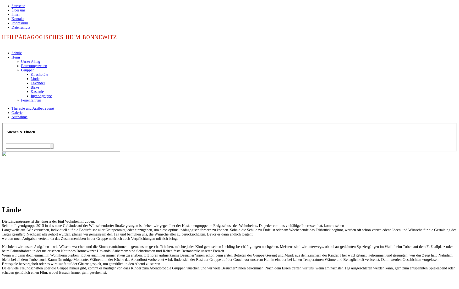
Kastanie (37, 92)
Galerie (16, 113)
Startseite (18, 6)
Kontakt (17, 19)
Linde (35, 79)
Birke (35, 87)
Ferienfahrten (31, 100)
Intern (15, 14)
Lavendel (38, 83)
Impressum (19, 23)
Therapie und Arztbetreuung (32, 108)
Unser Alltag (30, 61)
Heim (15, 57)
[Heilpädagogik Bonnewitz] (61, 40)
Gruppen (27, 70)
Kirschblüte (39, 74)
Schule (16, 53)
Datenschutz (20, 27)
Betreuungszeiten (34, 66)
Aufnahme (19, 117)
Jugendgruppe (41, 96)
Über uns (18, 10)
